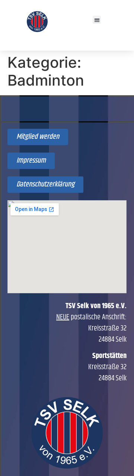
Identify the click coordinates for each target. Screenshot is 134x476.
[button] (97, 20)
